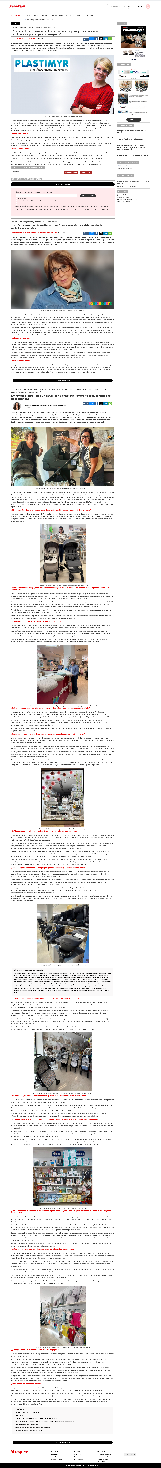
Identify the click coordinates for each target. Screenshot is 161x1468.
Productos (63, 15)
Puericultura (16, 15)
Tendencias (53, 15)
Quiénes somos (78, 1460)
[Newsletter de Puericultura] (133, 90)
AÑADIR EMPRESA (130, 1454)
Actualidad (27, 15)
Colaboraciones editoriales (102, 1460)
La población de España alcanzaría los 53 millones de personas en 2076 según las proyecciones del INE (131, 147)
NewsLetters (54, 1457)
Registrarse (54, 1454)
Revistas (89, 15)
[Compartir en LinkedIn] (105, 38)
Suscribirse (133, 119)
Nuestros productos (80, 1457)
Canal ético (77, 1454)
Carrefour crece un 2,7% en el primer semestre (133, 156)
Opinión (44, 15)
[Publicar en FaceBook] (96, 38)
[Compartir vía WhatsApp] (110, 38)
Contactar (77, 1451)
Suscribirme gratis (88, 195)
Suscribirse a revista (56, 1460)
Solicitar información (71, 172)
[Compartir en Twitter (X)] (101, 38)
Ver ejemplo (47, 192)
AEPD (55, 211)
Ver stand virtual (86, 172)
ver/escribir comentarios (63, 380)
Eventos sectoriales (123, 201)
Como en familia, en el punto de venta (130, 139)
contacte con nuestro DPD (92, 209)
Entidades (79, 15)
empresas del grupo (99, 208)
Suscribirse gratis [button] (135, 6)
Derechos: (30, 209)
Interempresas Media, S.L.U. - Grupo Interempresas (83, 1465)
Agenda (71, 15)
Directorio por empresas (126, 186)
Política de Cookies (103, 1457)
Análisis (36, 15)
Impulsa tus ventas (123, 197)
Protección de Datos (104, 1454)
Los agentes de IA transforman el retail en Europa (131, 132)
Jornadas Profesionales (124, 195)
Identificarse (54, 1451)
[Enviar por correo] (91, 38)
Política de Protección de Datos (44, 205)
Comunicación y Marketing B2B (127, 199)
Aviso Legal (31, 205)
